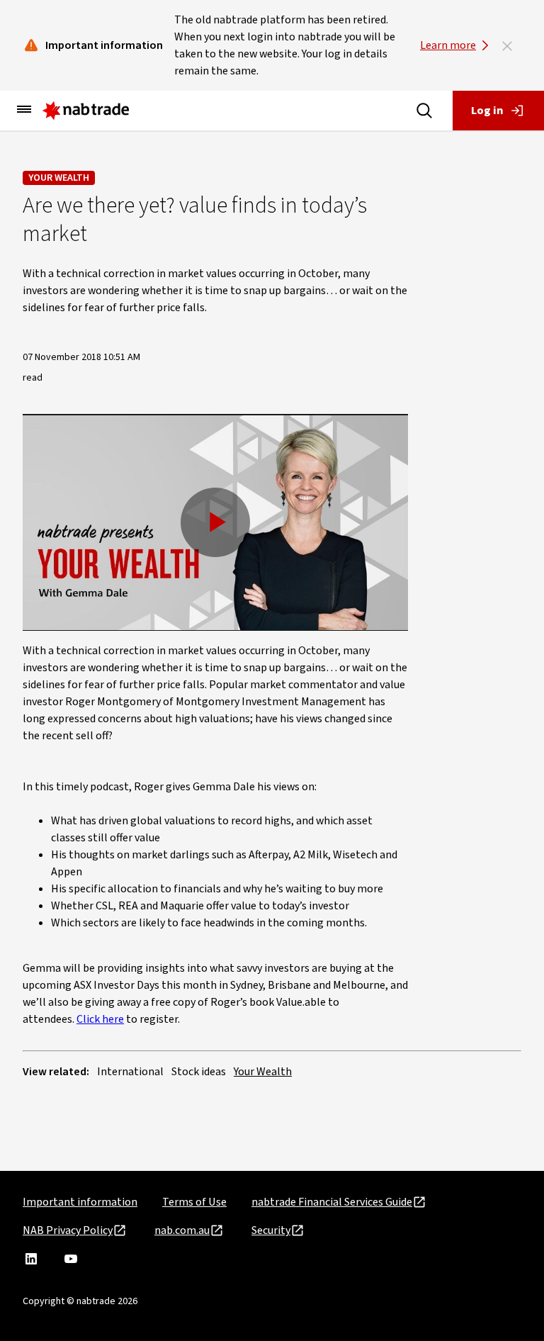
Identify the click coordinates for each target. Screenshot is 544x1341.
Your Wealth (58, 178)
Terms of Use (194, 1202)
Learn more (448, 45)
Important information (80, 1202)
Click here (100, 1019)
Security (270, 1230)
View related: (56, 1071)
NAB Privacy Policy (68, 1230)
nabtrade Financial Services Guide (331, 1202)
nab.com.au (182, 1230)
